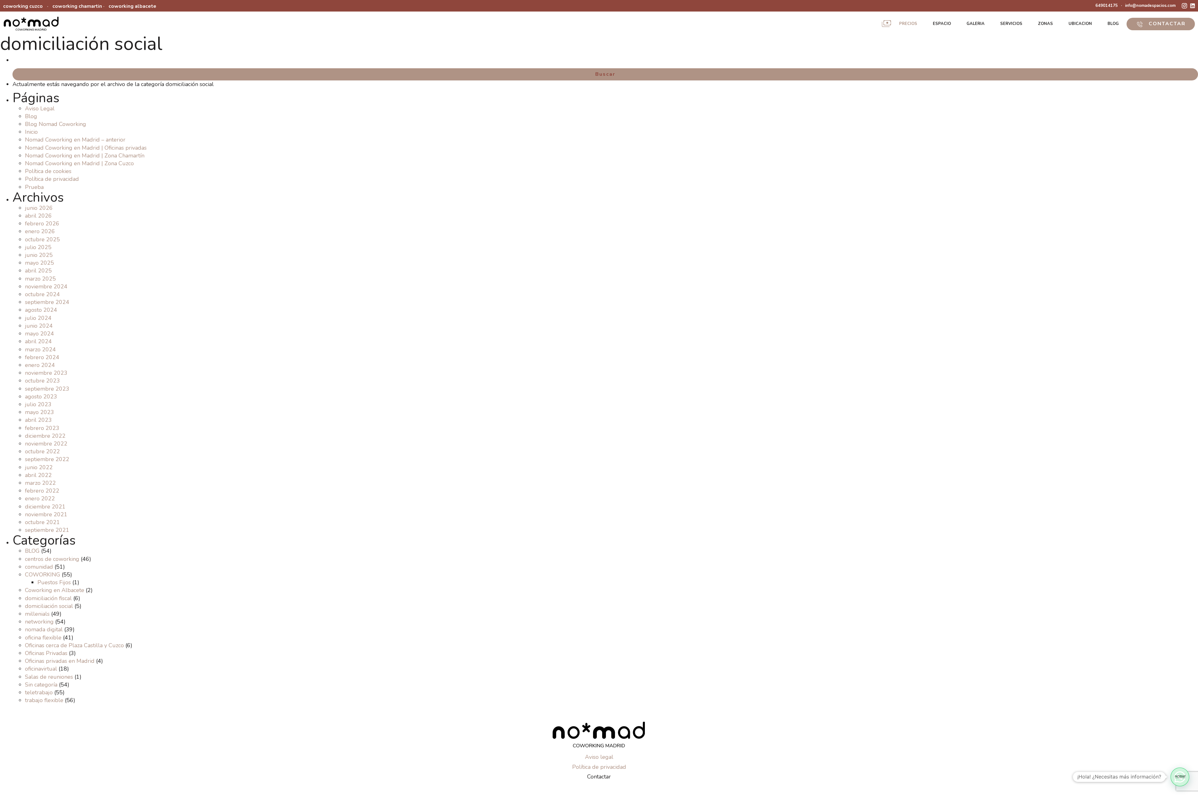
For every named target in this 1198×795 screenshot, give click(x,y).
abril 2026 (38, 215)
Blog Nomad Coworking (55, 124)
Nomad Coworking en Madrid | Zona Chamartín (84, 155)
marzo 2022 (40, 483)
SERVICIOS (1011, 23)
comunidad (39, 567)
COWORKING (42, 574)
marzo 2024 (40, 349)
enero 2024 (40, 365)
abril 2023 (38, 420)
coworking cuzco (23, 6)
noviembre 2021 (46, 514)
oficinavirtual (41, 668)
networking (39, 621)
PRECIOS (908, 23)
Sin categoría (41, 684)
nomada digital (44, 629)
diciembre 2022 (45, 436)
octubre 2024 (42, 294)
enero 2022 (40, 498)
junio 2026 (39, 208)
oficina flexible (43, 637)
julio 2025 (38, 247)
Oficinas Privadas (46, 653)
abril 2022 (38, 475)
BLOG (1113, 23)
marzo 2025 (40, 278)
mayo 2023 (39, 412)
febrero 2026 (42, 223)
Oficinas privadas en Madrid (60, 661)
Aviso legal (599, 757)
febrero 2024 (42, 357)
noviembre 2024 (46, 286)
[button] (1180, 777)
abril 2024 (38, 341)
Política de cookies (48, 171)
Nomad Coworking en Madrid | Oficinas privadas (86, 148)
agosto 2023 (41, 396)
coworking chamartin (77, 6)
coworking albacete (132, 6)
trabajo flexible (44, 700)
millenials (37, 614)
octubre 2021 (42, 522)
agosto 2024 (41, 310)
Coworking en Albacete (54, 590)
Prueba (34, 187)
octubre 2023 (42, 380)
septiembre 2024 (47, 302)
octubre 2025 (42, 239)
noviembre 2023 (46, 373)
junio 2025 (39, 255)
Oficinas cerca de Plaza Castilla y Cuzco (74, 645)
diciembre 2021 (45, 506)
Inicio (31, 132)
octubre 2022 (42, 451)
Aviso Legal (40, 108)
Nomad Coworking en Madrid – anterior (75, 139)
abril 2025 (38, 270)
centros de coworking (52, 559)
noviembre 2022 (46, 443)
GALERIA (976, 23)
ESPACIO (942, 23)
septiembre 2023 (47, 389)
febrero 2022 (42, 490)
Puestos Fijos (54, 582)
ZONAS (1045, 23)
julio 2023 (38, 404)
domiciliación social (49, 606)
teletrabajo (39, 692)
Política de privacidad (52, 179)
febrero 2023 (42, 428)
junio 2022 (39, 467)
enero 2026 (40, 231)
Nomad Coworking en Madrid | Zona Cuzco (79, 163)
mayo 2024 (39, 333)
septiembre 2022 (47, 459)
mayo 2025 (39, 263)
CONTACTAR (1166, 23)
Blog (31, 116)
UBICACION (1080, 23)
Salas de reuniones (49, 677)
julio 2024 (38, 318)
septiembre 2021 (47, 530)
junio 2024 (39, 326)
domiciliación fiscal (48, 598)
